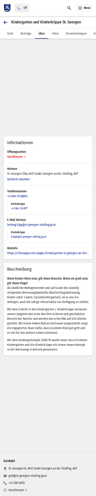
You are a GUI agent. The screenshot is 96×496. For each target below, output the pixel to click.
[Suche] (69, 8)
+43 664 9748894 (17, 196)
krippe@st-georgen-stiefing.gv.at (28, 236)
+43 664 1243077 (19, 208)
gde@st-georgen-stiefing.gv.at (27, 476)
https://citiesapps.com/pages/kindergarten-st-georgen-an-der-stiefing (48, 253)
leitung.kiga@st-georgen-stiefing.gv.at (31, 225)
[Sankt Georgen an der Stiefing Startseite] (7, 8)
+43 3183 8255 (16, 483)
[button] (16, 157)
